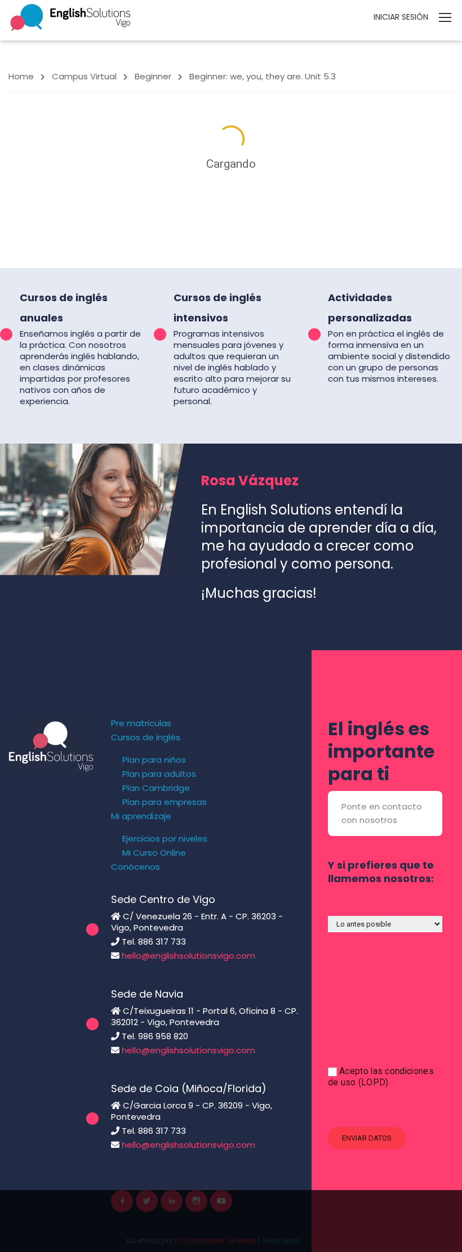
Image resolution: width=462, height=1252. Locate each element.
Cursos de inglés (145, 737)
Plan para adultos (159, 774)
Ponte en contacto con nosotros (381, 813)
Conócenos (135, 867)
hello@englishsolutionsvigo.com (188, 956)
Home (21, 76)
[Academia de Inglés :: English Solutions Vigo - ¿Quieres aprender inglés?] (70, 16)
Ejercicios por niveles (164, 838)
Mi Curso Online (154, 852)
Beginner (153, 76)
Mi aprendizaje (141, 816)
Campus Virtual (84, 76)
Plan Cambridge (156, 788)
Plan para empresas (164, 802)
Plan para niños (154, 760)
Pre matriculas (141, 723)
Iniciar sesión (401, 17)
